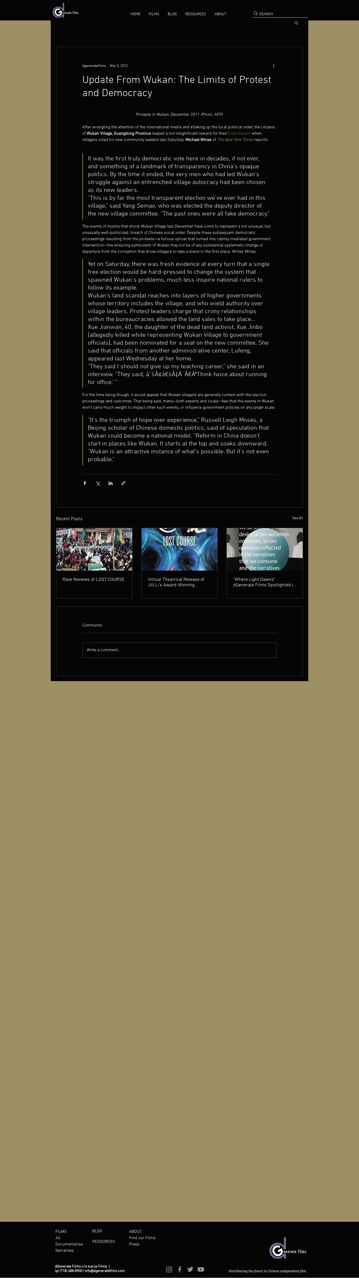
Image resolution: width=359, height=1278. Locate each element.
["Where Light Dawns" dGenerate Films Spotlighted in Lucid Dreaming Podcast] (265, 549)
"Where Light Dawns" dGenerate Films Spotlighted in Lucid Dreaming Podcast (264, 582)
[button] (154, 14)
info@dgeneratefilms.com (105, 1271)
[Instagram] (169, 1269)
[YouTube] (201, 1269)
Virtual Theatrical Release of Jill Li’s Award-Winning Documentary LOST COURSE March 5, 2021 (176, 582)
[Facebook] (180, 1269)
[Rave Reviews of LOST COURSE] (94, 549)
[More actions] (273, 66)
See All (297, 518)
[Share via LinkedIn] (110, 483)
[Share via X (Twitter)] (97, 483)
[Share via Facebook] (84, 483)
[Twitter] (190, 1269)
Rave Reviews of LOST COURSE (94, 579)
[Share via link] (123, 483)
